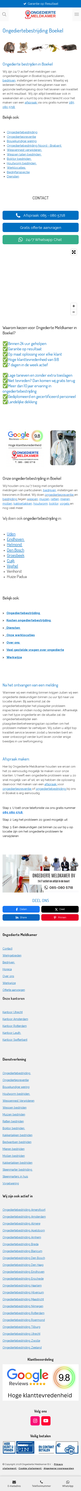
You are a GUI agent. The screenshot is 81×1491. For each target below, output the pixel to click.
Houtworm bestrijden (22, 163)
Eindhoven (16, 539)
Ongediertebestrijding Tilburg (21, 1326)
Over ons (13, 642)
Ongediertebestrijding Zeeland (22, 1347)
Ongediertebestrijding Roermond (24, 1320)
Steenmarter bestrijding (18, 1169)
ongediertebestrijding (51, 789)
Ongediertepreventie (21, 137)
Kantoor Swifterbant (15, 1039)
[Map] (41, 282)
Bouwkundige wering (22, 141)
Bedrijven (9, 962)
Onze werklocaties (20, 635)
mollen (7, 503)
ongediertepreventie (17, 789)
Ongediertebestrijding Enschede (23, 1278)
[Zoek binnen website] (4, 14)
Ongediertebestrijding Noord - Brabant (34, 145)
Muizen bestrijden (14, 1114)
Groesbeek (15, 555)
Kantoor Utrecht (13, 1012)
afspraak (31, 102)
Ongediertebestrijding (22, 132)
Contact (7, 948)
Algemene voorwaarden (59, 1468)
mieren (65, 499)
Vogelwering (11, 1183)
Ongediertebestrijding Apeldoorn (24, 1230)
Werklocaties (16, 167)
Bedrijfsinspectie (18, 172)
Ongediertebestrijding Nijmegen (23, 1306)
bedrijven (9, 80)
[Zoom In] (74, 306)
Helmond (14, 544)
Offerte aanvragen (14, 990)
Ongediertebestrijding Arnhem (22, 1237)
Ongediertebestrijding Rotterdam (23, 1313)
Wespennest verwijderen (24, 150)
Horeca (7, 969)
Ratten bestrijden (13, 1121)
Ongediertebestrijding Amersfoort (24, 1209)
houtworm (40, 503)
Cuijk (11, 560)
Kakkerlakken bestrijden (17, 1135)
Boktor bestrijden (19, 159)
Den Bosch (15, 549)
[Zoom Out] (74, 312)
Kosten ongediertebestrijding (29, 620)
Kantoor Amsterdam (15, 1019)
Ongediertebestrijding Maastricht (23, 1299)
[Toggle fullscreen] (74, 252)
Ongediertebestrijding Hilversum (23, 1292)
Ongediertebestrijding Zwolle (21, 1340)
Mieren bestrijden (14, 1149)
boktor (53, 503)
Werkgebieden (12, 955)
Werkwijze (14, 657)
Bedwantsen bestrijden (17, 1142)
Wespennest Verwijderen (18, 1100)
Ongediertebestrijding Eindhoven (23, 1271)
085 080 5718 (13, 812)
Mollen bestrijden (14, 1155)
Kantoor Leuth (12, 1032)
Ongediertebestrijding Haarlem (22, 1285)
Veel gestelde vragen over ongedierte (35, 650)
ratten (55, 499)
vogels (65, 503)
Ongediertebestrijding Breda (21, 1244)
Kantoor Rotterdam (15, 1026)
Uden (11, 533)
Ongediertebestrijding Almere (21, 1223)
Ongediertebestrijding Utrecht (21, 1333)
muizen (44, 499)
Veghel (12, 565)
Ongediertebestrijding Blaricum (22, 1251)
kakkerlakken (23, 503)
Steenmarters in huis (15, 1176)
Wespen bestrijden (15, 1107)
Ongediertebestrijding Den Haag (23, 1264)
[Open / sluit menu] (76, 14)
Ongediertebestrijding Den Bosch (24, 1258)
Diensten (13, 176)
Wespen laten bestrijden (24, 154)
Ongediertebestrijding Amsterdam (24, 1216)
